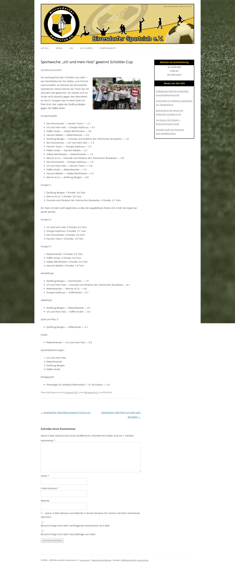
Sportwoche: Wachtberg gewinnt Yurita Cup (65, 412)
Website (45, 500)
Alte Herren (86, 48)
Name (45, 475)
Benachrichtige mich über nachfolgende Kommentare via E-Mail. (75, 525)
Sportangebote (108, 48)
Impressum (85, 560)
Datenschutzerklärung (101, 560)
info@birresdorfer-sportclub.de (134, 560)
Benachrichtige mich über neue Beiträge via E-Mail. (68, 534)
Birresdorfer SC (91, 392)
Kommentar (48, 440)
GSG (71, 48)
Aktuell (45, 48)
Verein (59, 48)
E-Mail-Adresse (50, 488)
